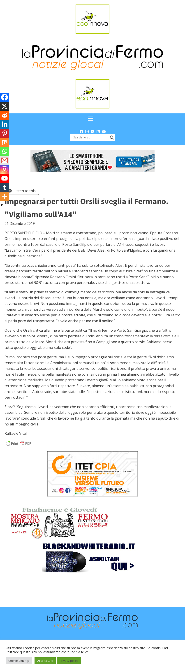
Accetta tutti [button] (45, 661)
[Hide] (2, 205)
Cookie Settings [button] (19, 661)
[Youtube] (4, 178)
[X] (4, 106)
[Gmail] (4, 160)
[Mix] (4, 142)
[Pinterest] (4, 133)
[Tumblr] (4, 187)
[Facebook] (4, 97)
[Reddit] (4, 115)
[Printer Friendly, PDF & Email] (18, 443)
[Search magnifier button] (112, 137)
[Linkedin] (4, 124)
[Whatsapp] (4, 151)
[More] (4, 196)
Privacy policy (69, 661)
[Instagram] (4, 169)
